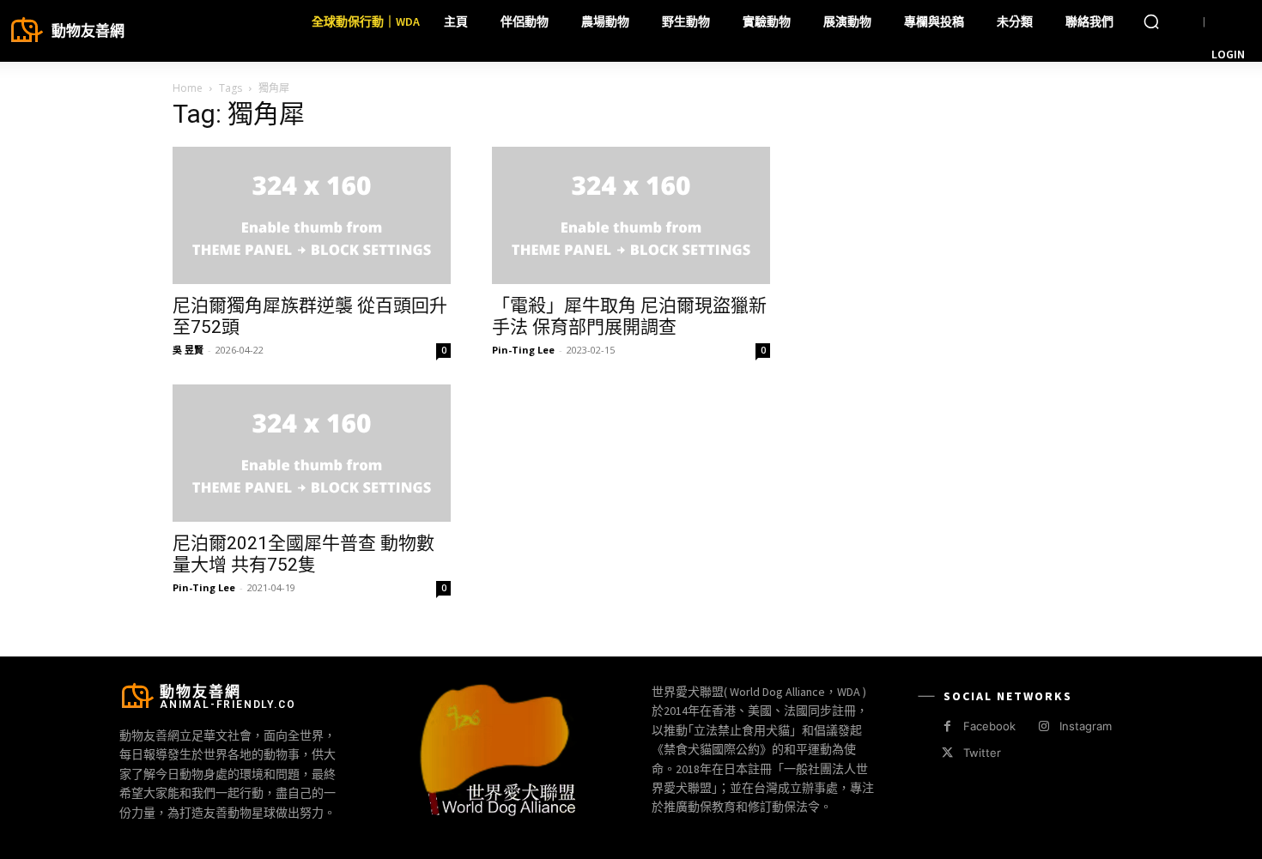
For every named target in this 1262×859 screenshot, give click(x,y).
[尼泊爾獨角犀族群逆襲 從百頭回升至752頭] (312, 215)
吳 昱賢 (188, 349)
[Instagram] (1043, 726)
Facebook (989, 726)
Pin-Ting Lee (523, 349)
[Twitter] (947, 753)
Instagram (1085, 726)
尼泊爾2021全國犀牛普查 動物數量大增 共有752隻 (303, 554)
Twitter (982, 752)
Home (188, 88)
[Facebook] (947, 726)
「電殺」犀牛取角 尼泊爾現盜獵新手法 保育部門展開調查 (629, 316)
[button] (1151, 21)
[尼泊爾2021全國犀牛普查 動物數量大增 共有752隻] (312, 453)
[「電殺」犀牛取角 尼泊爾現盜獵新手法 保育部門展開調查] (631, 215)
